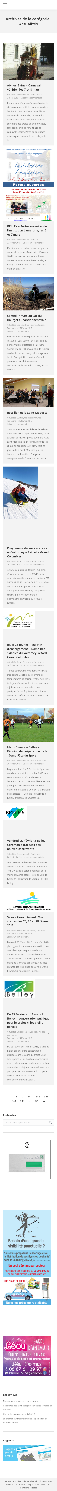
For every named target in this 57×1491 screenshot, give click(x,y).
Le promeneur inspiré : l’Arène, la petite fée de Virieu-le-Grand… (25, 1420)
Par (35, 94)
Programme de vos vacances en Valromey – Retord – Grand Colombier (28, 552)
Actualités (11, 94)
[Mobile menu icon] (5, 5)
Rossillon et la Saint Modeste (27, 413)
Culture (20, 417)
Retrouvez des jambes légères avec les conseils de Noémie (27, 1407)
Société (41, 325)
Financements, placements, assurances (22, 1401)
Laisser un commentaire (31, 97)
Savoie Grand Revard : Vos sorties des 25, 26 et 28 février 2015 (28, 921)
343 (46, 1096)
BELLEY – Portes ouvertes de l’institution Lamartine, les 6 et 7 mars (27, 230)
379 (36, 1101)
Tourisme (27, 561)
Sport (19, 561)
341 (30, 1096)
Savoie (32, 930)
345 (22, 1101)
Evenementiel (23, 94)
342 (38, 1096)
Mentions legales (28, 1487)
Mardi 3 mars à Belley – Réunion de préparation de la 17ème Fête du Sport (27, 751)
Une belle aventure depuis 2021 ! (19, 1414)
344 (14, 1101)
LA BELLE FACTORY (42, 1484)
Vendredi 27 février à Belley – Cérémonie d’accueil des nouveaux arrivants (27, 845)
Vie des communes (32, 417)
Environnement (23, 1031)
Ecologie (20, 325)
